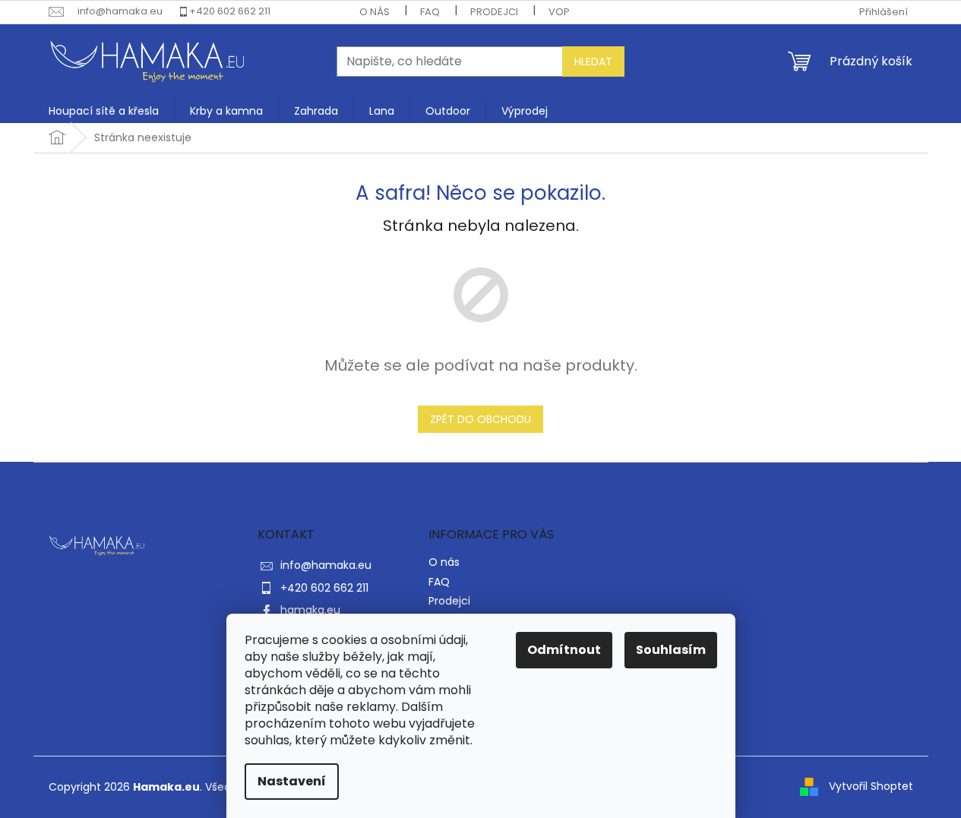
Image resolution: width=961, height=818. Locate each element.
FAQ (430, 12)
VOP (559, 12)
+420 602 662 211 (229, 11)
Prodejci (494, 12)
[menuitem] (103, 111)
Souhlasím (671, 650)
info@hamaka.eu (325, 565)
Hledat (593, 61)
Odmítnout (564, 650)
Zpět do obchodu (480, 419)
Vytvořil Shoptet (871, 786)
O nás (374, 12)
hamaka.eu (310, 609)
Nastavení (292, 781)
